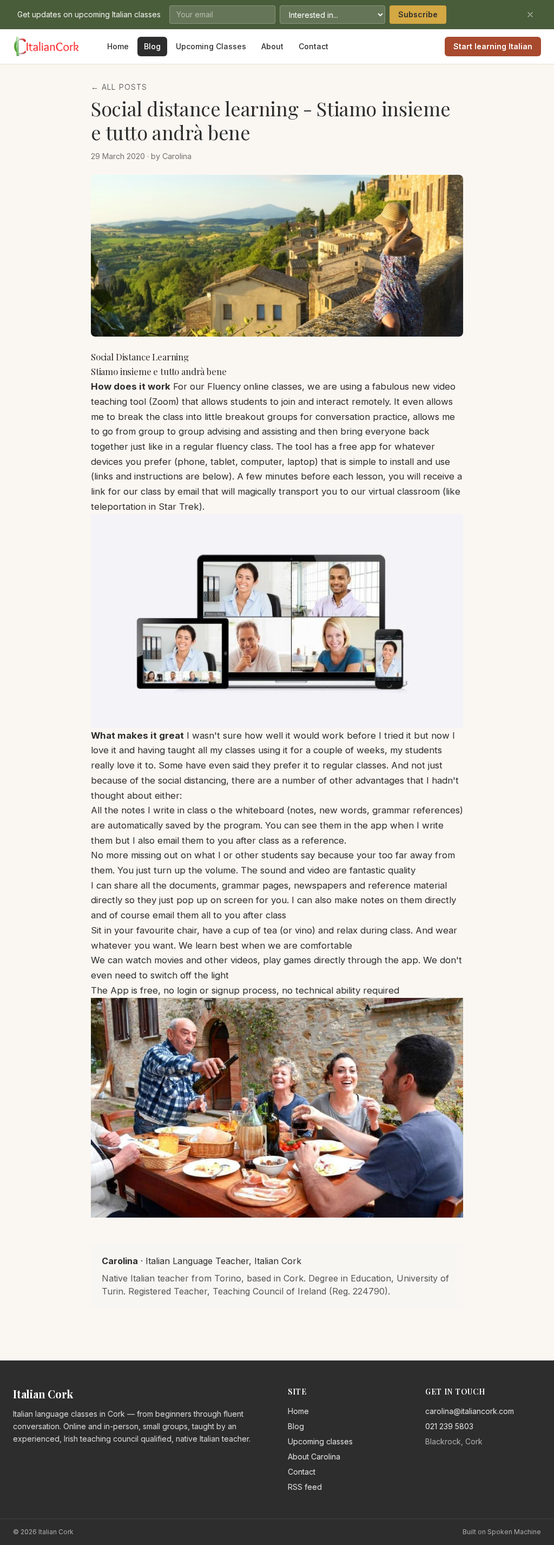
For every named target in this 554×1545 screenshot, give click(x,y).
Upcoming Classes (211, 46)
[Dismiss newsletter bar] (530, 14)
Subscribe (418, 14)
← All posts (119, 87)
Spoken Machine (514, 1532)
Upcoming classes (320, 1441)
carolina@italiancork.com (469, 1411)
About (272, 46)
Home (118, 46)
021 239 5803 (449, 1426)
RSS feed (305, 1486)
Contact (313, 46)
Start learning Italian (492, 46)
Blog (152, 46)
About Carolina (314, 1456)
